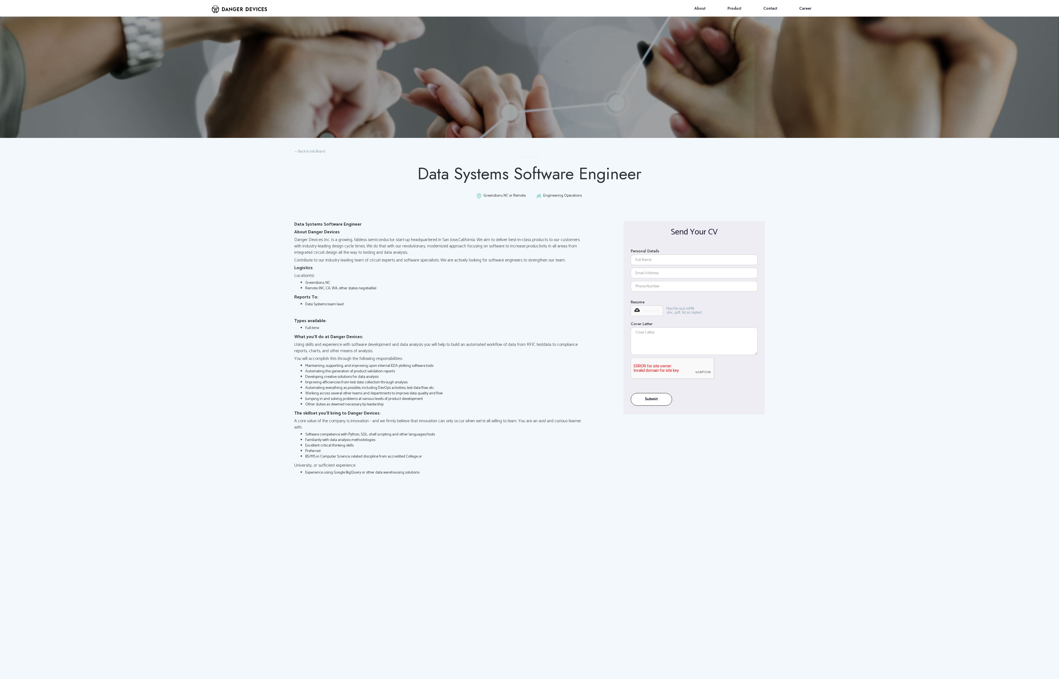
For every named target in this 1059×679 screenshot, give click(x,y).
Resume (638, 302)
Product (734, 8)
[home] (239, 6)
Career (805, 8)
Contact (770, 8)
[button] (647, 311)
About (699, 8)
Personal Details (645, 251)
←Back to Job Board (309, 151)
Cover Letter (641, 324)
